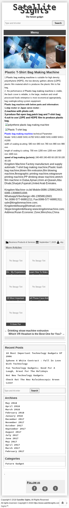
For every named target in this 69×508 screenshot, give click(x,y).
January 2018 (14, 416)
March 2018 (12, 409)
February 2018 (14, 412)
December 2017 (14, 419)
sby (61, 242)
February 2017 (14, 451)
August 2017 (13, 432)
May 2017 (11, 441)
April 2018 (12, 406)
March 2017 (12, 448)
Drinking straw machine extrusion (26, 330)
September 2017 (15, 429)
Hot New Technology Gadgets (24, 375)
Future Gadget (14, 463)
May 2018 (11, 403)
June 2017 (11, 438)
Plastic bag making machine (20, 77)
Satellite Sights (34, 9)
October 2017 (14, 425)
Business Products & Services (22, 242)
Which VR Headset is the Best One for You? (37, 334)
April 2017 (12, 445)
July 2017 (11, 435)
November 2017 (14, 422)
